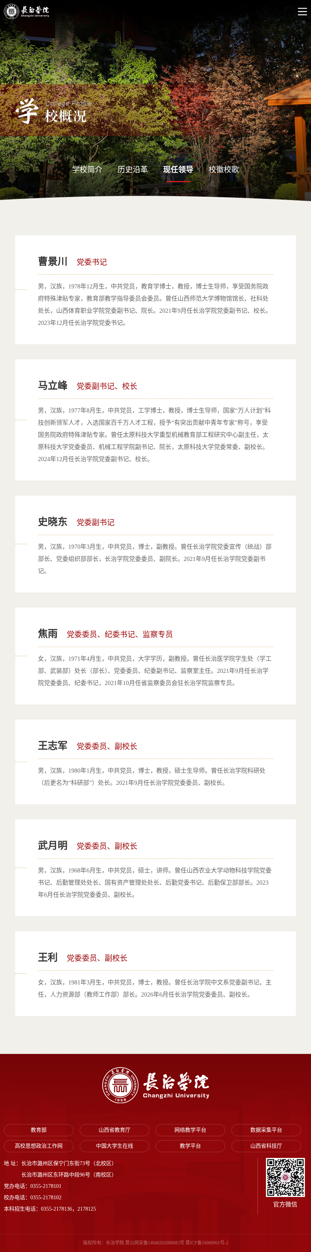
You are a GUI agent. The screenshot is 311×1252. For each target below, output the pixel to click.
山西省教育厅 (114, 1130)
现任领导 (178, 169)
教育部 (39, 1130)
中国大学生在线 (114, 1146)
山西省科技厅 (266, 1146)
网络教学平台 (190, 1130)
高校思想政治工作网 (39, 1146)
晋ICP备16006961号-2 (206, 1243)
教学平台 (190, 1146)
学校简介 (87, 169)
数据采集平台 (266, 1130)
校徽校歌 (224, 169)
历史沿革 (133, 169)
